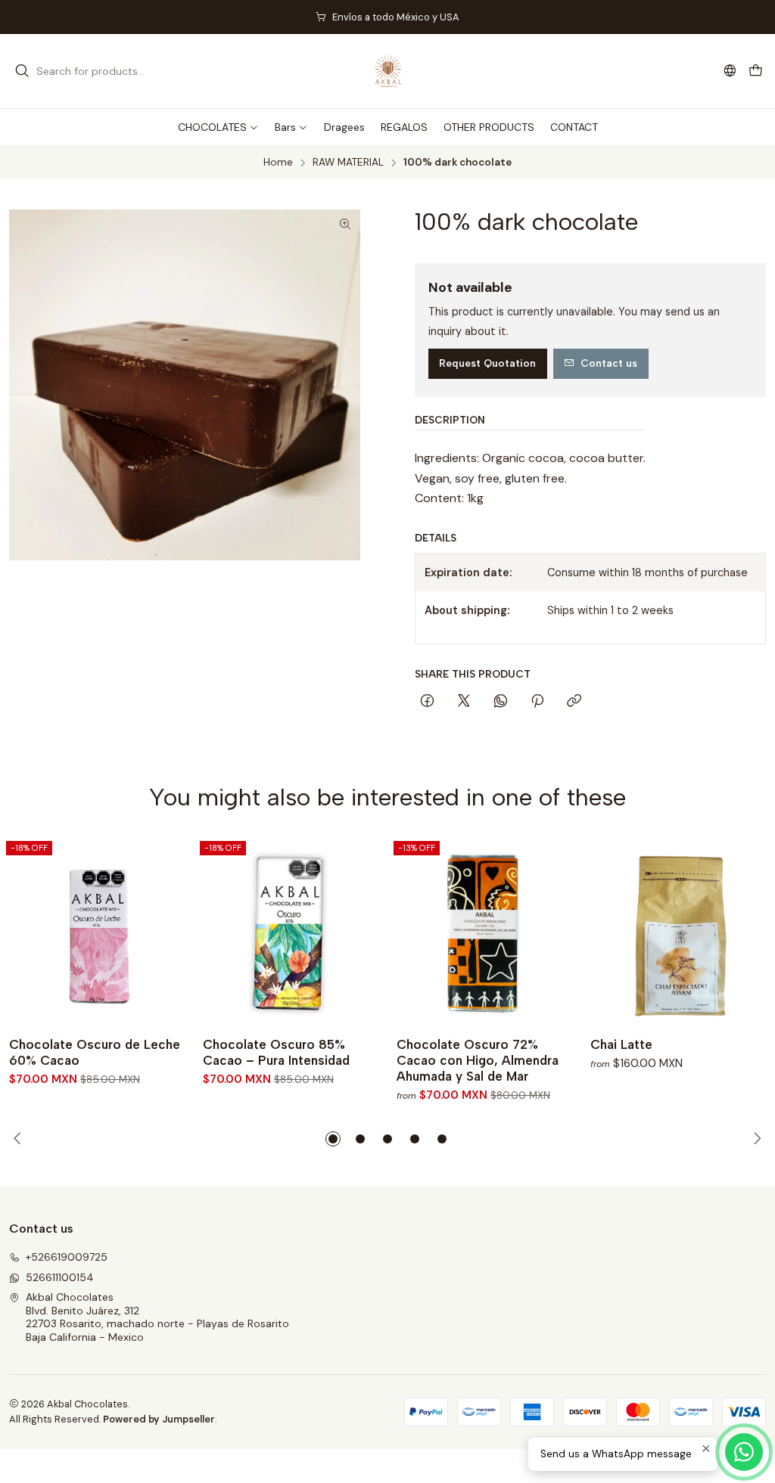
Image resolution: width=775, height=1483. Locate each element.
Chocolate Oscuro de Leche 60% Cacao (94, 1052)
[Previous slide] (20, 1139)
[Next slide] (754, 1139)
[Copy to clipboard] (574, 701)
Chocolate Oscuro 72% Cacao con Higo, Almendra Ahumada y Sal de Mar (478, 1060)
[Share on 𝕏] (464, 701)
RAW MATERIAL (348, 162)
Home (278, 162)
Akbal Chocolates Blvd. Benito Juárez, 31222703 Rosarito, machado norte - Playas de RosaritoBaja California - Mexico (157, 1317)
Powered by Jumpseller (159, 1419)
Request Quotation (487, 363)
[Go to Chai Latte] (678, 931)
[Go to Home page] (387, 71)
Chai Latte (621, 1044)
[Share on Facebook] (427, 701)
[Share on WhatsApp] (500, 701)
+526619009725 (66, 1257)
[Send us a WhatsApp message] (744, 1452)
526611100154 (60, 1277)
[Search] (22, 71)
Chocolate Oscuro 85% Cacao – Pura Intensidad (276, 1052)
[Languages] (730, 70)
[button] (333, 1139)
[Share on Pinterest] (537, 701)
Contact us (608, 363)
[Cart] (755, 71)
